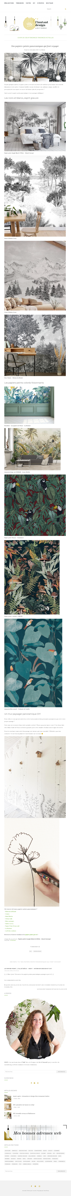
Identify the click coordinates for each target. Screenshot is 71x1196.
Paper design (38, 1158)
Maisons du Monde (10, 911)
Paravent (55, 1158)
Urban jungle (27, 1164)
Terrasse (7, 1164)
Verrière (35, 1164)
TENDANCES (20, 3)
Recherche (61, 1071)
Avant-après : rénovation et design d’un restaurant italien (31, 1096)
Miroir (19, 1158)
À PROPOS (40, 3)
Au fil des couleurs (10, 931)
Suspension (48, 1161)
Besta (45, 1150)
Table (55, 1161)
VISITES (28, 3)
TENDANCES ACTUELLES (46, 37)
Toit (20, 1164)
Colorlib (34, 1190)
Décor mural (60, 1153)
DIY (34, 3)
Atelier (31, 1150)
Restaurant (26, 1161)
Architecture (23, 1150)
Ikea (44, 1156)
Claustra (15, 1153)
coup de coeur (24, 1153)
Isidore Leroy (9, 923)
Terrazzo (14, 1164)
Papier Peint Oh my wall (12, 926)
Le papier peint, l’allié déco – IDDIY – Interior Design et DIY (28, 968)
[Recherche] (65, 9)
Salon (33, 1161)
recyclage (18, 1161)
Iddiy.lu (43, 50)
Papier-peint (37, 951)
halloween (32, 1156)
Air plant (7, 1150)
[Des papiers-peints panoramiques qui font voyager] (35, 67)
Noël (24, 1158)
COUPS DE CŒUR (23, 37)
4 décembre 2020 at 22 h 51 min (11, 970)
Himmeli (39, 1156)
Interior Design (52, 1156)
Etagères (13, 1156)
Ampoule (14, 1150)
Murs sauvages (9, 921)
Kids (60, 1156)
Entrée (7, 1156)
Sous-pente (40, 1161)
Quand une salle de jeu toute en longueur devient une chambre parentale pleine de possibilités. (34, 986)
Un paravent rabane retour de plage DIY (51, 989)
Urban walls (8, 919)
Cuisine (43, 1153)
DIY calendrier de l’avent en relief (23, 1105)
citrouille (8, 1153)
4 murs (7, 914)
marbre (7, 1158)
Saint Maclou (9, 916)
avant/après (38, 1150)
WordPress (46, 1190)
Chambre (56, 1150)
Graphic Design (22, 1156)
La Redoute (8, 928)
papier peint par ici (31, 934)
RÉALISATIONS (9, 3)
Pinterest (13, 940)
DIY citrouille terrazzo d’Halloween (24, 1113)
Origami (29, 1158)
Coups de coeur (35, 1153)
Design (49, 1153)
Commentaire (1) (35, 946)
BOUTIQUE (49, 3)
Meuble (13, 1158)
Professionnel (9, 1161)
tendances (62, 1161)
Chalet (50, 1150)
